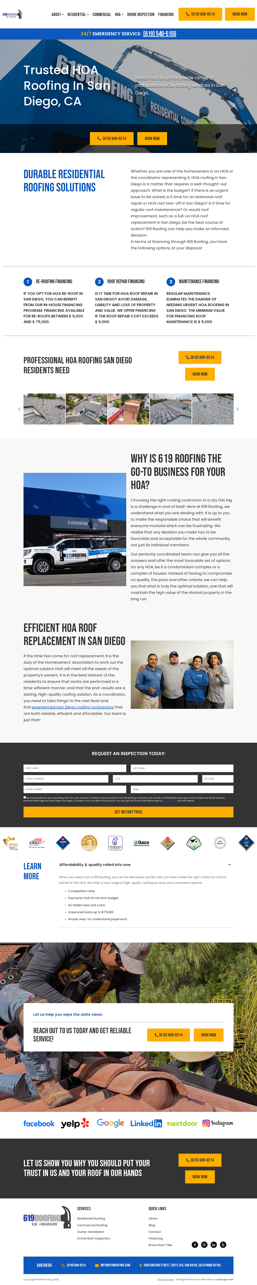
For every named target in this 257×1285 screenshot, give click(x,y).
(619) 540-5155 (159, 34)
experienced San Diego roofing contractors (73, 707)
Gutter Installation (90, 1232)
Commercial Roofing (92, 1225)
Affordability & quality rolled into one (95, 864)
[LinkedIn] (214, 1245)
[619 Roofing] (12, 14)
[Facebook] (195, 1245)
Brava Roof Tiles (160, 1245)
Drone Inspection (140, 14)
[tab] (146, 865)
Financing (166, 14)
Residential (77, 14)
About (56, 14)
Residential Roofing (91, 1218)
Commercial (102, 14)
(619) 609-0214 (203, 14)
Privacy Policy (170, 800)
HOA (118, 14)
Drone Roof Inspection (93, 1238)
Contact (155, 1232)
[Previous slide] (19, 409)
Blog (152, 1225)
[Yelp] (223, 1245)
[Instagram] (204, 1245)
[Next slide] (238, 409)
